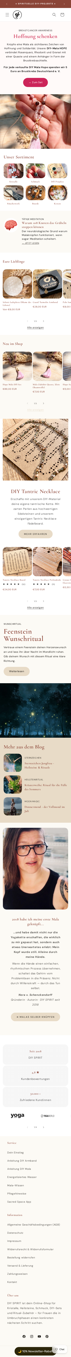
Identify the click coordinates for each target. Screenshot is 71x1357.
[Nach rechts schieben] (44, 321)
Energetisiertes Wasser (22, 1177)
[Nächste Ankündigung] (64, 4)
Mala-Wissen (15, 1185)
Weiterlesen (16, 671)
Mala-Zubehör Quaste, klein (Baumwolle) (46, 386)
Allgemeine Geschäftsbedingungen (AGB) (33, 1224)
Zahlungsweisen (17, 1273)
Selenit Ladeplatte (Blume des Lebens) (17, 303)
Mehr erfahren (35, 534)
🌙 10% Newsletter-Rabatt (35, 1351)
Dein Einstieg (15, 1152)
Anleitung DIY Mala (19, 1168)
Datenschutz (15, 1232)
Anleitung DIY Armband (22, 1160)
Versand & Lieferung (20, 1265)
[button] (7, 15)
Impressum (14, 1241)
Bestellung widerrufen (21, 1257)
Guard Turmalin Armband (45, 302)
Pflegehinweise (16, 1193)
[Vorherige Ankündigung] (7, 4)
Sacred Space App (19, 1201)
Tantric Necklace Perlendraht (47, 580)
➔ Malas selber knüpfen (35, 1016)
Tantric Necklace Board (14, 580)
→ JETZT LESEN (30, 243)
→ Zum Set (35, 82)
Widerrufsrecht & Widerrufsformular (30, 1249)
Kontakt (12, 1282)
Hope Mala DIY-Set (12, 384)
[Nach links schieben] (27, 321)
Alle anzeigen (35, 327)
